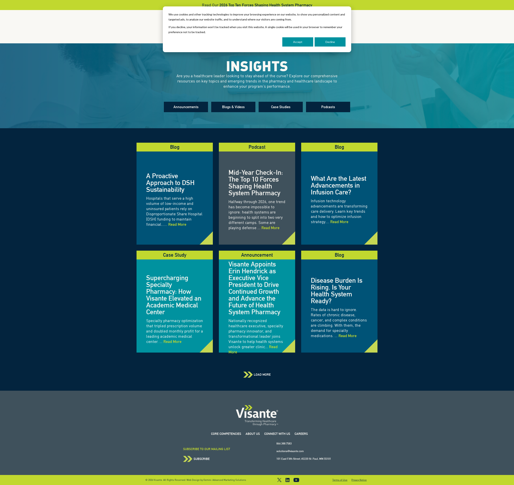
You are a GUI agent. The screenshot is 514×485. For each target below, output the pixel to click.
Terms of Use (339, 480)
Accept (297, 42)
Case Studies (281, 107)
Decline (330, 42)
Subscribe (202, 459)
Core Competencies (226, 434)
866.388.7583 (284, 443)
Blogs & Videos (233, 107)
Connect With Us (277, 434)
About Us (253, 434)
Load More (262, 374)
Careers (301, 434)
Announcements (186, 107)
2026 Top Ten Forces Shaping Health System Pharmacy (265, 5)
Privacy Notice (359, 480)
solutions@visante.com (290, 451)
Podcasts (328, 107)
